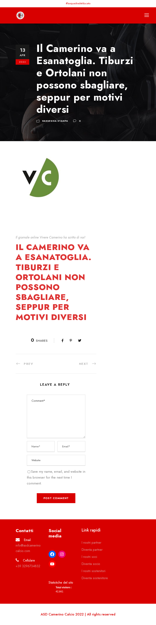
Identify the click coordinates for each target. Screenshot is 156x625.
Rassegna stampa (55, 120)
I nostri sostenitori (93, 571)
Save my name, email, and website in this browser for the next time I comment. (56, 477)
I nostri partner (91, 542)
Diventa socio (90, 564)
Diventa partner (92, 549)
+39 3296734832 (28, 566)
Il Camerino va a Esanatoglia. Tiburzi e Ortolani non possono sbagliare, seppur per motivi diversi (53, 282)
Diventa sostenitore (94, 578)
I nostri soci (89, 556)
